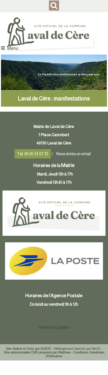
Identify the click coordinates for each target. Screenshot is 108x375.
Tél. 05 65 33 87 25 (32, 154)
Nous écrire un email (73, 154)
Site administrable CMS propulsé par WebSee (37, 352)
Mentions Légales (54, 327)
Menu (12, 48)
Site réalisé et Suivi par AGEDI (28, 348)
